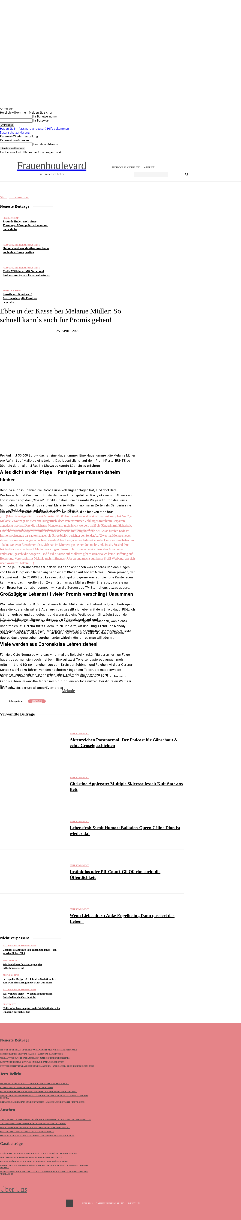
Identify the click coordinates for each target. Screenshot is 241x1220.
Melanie (68, 690)
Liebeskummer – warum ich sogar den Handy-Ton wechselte (31, 1157)
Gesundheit (9, 1004)
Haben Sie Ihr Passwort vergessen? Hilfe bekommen (34, 129)
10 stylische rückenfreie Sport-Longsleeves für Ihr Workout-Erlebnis (37, 1136)
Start (3, 197)
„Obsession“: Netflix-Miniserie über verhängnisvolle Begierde (33, 1124)
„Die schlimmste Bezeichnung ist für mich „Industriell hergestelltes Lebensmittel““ (45, 1120)
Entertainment (19, 197)
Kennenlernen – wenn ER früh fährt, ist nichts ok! (26, 1088)
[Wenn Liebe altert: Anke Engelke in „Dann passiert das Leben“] (33, 915)
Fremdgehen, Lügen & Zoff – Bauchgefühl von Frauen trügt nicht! (34, 1084)
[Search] (186, 174)
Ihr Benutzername (45, 116)
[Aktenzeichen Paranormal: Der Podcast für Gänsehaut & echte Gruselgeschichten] (33, 740)
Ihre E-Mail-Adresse (45, 144)
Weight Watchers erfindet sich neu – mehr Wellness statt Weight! (35, 1128)
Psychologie (10, 960)
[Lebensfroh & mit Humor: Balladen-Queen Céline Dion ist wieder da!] (33, 828)
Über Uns (13, 1189)
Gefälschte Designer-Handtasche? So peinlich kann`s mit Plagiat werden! (38, 1153)
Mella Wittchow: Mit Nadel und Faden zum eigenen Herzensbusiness (35, 1058)
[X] (65, 442)
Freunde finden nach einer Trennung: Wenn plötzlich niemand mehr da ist (25, 225)
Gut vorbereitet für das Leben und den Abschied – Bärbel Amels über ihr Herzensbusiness (47, 1066)
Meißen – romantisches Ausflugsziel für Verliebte (27, 1132)
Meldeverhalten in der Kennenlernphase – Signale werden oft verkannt (38, 1092)
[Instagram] (69, 1203)
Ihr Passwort (41, 120)
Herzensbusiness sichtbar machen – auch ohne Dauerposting (31, 1054)
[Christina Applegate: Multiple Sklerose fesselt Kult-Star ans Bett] (33, 784)
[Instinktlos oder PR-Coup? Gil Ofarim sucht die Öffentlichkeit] (33, 872)
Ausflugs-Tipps (12, 290)
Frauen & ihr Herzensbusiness (21, 245)
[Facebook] (54, 442)
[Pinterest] (75, 442)
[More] (99, 442)
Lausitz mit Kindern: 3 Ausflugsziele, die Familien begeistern (20, 298)
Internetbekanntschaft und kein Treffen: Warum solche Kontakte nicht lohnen (42, 1102)
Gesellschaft (11, 218)
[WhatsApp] (86, 442)
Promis (37, 701)
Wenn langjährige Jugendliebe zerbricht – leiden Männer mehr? (34, 1161)
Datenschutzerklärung (15, 132)
